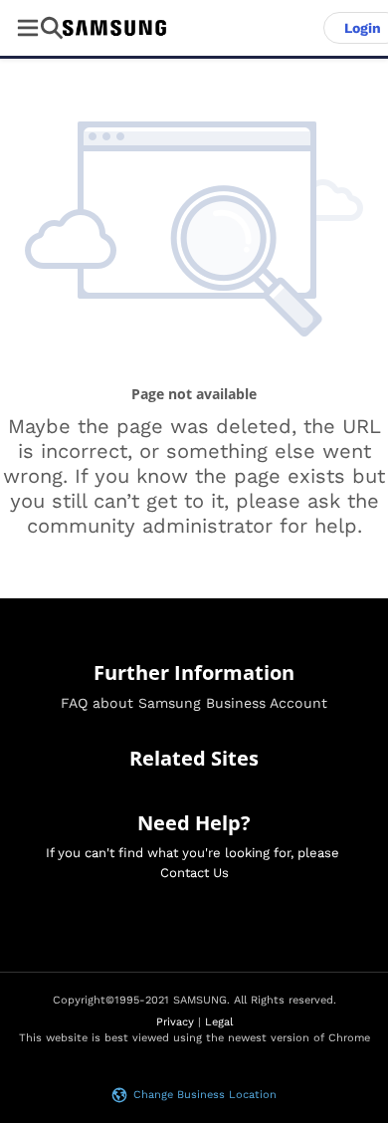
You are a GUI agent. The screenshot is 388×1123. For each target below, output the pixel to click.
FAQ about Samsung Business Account (194, 703)
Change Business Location (205, 1094)
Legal (219, 1021)
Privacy (175, 1021)
